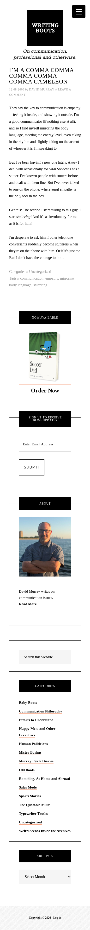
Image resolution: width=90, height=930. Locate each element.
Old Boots (27, 770)
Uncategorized (40, 271)
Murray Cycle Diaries (36, 761)
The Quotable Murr (34, 805)
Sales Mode (28, 787)
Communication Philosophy (40, 711)
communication (31, 278)
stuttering (40, 285)
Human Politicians (33, 744)
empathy (51, 278)
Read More (28, 604)
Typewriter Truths (33, 813)
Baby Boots (28, 703)
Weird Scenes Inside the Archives (45, 831)
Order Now (45, 390)
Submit (31, 467)
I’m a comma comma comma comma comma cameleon (41, 76)
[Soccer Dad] (45, 382)
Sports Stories (30, 796)
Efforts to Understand (36, 720)
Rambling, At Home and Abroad (44, 779)
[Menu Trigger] (78, 11)
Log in (57, 917)
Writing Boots (45, 28)
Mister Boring (30, 752)
